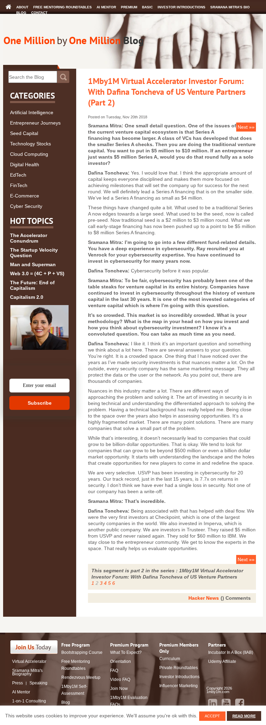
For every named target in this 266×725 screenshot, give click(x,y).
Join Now (119, 688)
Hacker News (203, 598)
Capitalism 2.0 (26, 297)
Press (17, 683)
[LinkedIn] (212, 703)
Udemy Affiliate (222, 661)
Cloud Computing (29, 154)
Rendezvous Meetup (80, 677)
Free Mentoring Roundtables (62, 7)
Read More (244, 716)
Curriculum (169, 658)
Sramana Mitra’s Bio (230, 7)
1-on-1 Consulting (29, 701)
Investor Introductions (181, 7)
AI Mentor (106, 7)
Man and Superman (33, 264)
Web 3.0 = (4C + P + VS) (37, 273)
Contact (39, 13)
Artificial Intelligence (31, 112)
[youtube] (226, 703)
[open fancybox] (39, 327)
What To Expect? (126, 652)
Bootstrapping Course (82, 652)
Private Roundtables (178, 667)
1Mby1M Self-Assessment (74, 690)
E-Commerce (24, 196)
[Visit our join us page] (34, 647)
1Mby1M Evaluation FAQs (129, 701)
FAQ (114, 670)
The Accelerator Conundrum (28, 238)
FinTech (18, 185)
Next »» (246, 127)
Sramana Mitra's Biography (27, 672)
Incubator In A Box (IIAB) (230, 652)
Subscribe (40, 403)
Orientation (120, 661)
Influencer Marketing (178, 685)
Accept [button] (212, 716)
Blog (21, 13)
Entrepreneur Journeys (35, 123)
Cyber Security (26, 206)
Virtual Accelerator (29, 661)
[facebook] (239, 703)
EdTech (18, 175)
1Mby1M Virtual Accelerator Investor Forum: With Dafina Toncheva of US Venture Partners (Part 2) (167, 92)
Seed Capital (24, 133)
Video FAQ (120, 679)
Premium (129, 7)
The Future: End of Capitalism (32, 285)
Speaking (38, 683)
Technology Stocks (30, 143)
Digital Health (24, 164)
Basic (147, 7)
